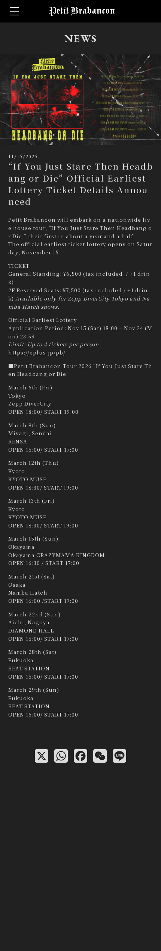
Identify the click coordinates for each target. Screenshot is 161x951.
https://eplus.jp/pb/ (37, 352)
